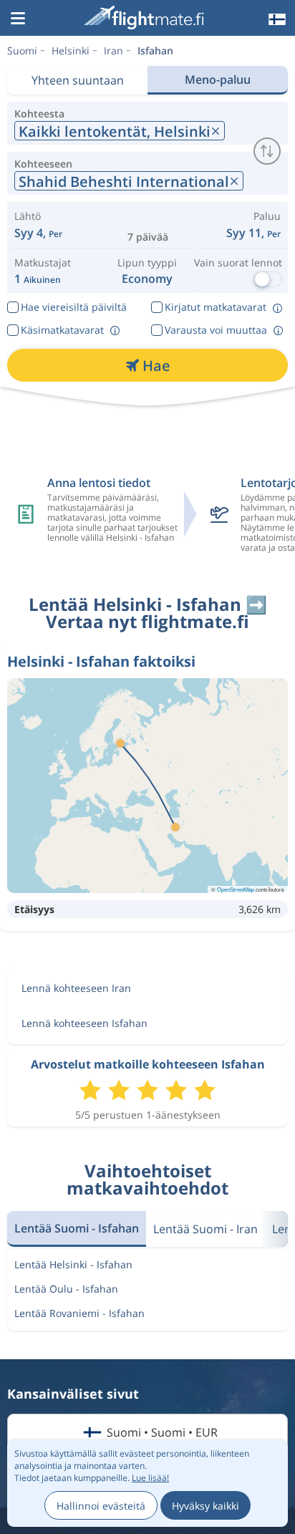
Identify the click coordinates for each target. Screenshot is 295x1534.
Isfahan (155, 50)
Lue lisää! (150, 1478)
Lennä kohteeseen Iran (76, 988)
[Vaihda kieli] (275, 19)
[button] (18, 19)
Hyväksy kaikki (205, 1506)
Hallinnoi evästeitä (101, 1506)
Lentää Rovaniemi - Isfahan (79, 1313)
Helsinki (71, 50)
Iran (113, 50)
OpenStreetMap (235, 889)
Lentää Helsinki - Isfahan (73, 1264)
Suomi (22, 50)
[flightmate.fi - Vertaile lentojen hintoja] (146, 17)
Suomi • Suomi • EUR (162, 1432)
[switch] (267, 151)
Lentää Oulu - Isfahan (66, 1289)
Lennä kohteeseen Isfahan (84, 1023)
